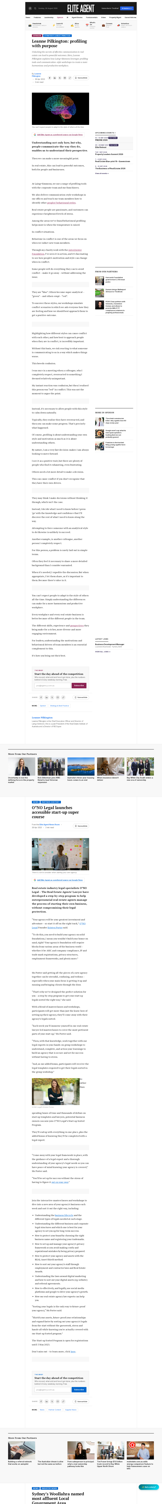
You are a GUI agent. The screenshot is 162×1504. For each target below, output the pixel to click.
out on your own (60, 1182)
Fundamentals (92, 17)
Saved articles (130, 17)
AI (67, 17)
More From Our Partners (22, 753)
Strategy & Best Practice (57, 36)
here (73, 1351)
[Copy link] (70, 78)
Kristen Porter (55, 927)
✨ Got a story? (149, 1487)
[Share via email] (65, 78)
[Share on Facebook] (50, 78)
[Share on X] (60, 78)
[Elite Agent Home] (81, 8)
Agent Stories (77, 17)
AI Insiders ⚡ (127, 8)
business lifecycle (64, 1215)
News (28, 17)
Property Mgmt (115, 17)
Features (37, 17)
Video (103, 17)
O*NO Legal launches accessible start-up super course (55, 812)
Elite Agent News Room (49, 824)
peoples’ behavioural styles (61, 202)
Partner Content (51, 802)
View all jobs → (102, 652)
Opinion (60, 17)
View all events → (102, 173)
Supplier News (70, 1410)
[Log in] (30, 8)
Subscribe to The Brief (110, 8)
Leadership (48, 17)
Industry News (49, 1488)
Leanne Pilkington (42, 717)
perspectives (77, 625)
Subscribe (79, 685)
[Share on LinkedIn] (55, 78)
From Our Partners (106, 271)
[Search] (35, 8)
